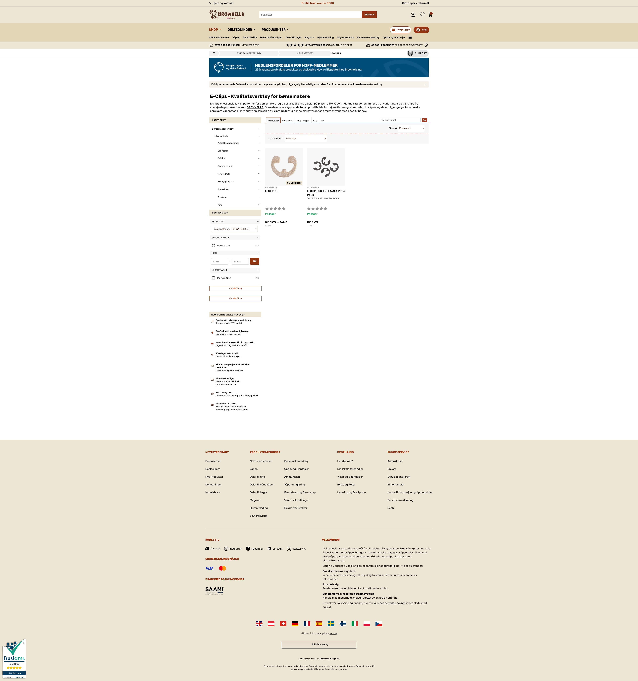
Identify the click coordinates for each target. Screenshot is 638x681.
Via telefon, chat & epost (228, 334)
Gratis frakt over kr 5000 (318, 3)
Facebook (257, 548)
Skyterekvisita (345, 37)
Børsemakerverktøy (368, 37)
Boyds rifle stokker (295, 508)
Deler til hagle (293, 37)
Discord (215, 548)
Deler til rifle (250, 37)
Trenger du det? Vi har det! (229, 323)
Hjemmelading (325, 37)
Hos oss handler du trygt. (228, 356)
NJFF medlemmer (219, 37)
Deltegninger (240, 30)
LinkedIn (278, 548)
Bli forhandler (395, 484)
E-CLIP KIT (272, 191)
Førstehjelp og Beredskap (300, 492)
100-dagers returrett (415, 3)
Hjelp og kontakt (223, 3)
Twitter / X (299, 548)
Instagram (235, 548)
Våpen (236, 37)
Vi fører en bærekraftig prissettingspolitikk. (237, 395)
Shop (213, 30)
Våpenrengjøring (294, 484)
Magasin (309, 37)
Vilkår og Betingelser (350, 476)
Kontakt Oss (394, 461)
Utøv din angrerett (398, 476)
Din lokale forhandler (350, 469)
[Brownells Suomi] (343, 623)
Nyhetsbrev (212, 492)
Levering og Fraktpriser (351, 492)
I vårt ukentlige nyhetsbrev (229, 370)
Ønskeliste (423, 15)
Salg (424, 29)
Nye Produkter (214, 476)
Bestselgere (212, 469)
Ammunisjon (292, 476)
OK (255, 261)
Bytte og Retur (346, 484)
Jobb (390, 508)
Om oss (391, 469)
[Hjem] (213, 53)
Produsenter (274, 30)
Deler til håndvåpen (271, 37)
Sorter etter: (275, 138)
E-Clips (268, 226)
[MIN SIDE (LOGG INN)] (414, 15)
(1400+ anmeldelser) (328, 45)
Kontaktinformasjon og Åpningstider (410, 492)
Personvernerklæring (400, 500)
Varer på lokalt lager (296, 500)
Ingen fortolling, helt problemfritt (232, 345)
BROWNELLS (255, 107)
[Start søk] (369, 14)
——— (410, 37)
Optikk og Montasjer (394, 37)
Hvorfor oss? (345, 461)
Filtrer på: (393, 128)
